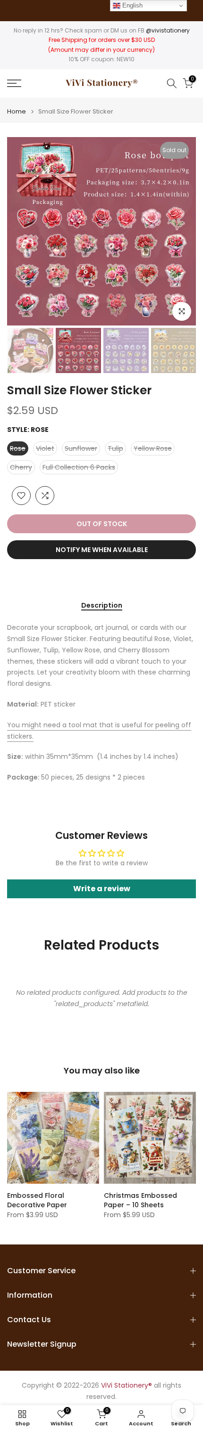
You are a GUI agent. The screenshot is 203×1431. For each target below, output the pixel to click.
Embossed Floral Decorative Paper (37, 1200)
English (131, 5)
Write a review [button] (101, 888)
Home (16, 111)
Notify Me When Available (102, 549)
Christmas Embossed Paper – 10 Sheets (140, 1200)
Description (101, 606)
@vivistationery (168, 30)
